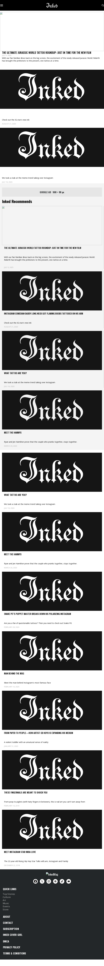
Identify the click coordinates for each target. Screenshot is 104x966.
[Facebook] (35, 881)
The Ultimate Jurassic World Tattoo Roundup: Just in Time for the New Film (46, 53)
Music (6, 903)
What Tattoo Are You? (15, 170)
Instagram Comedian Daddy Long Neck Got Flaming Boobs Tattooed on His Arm (48, 112)
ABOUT (6, 916)
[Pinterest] (55, 881)
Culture (7, 897)
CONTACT (8, 922)
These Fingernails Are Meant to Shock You (25, 792)
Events (6, 906)
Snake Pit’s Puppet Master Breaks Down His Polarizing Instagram (37, 614)
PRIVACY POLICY (11, 947)
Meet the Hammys (13, 432)
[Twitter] (42, 881)
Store (6, 909)
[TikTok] (62, 881)
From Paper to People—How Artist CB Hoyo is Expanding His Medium (38, 733)
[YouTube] (68, 881)
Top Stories (9, 894)
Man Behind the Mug (14, 673)
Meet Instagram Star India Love (20, 852)
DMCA (6, 941)
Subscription (11, 929)
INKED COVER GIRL (12, 934)
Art (4, 900)
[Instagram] (48, 881)
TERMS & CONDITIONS (14, 953)
